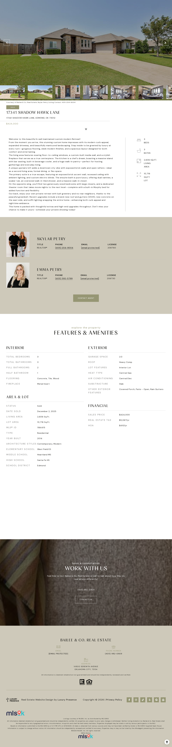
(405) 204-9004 (64, 247)
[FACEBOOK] (129, 699)
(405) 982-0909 (86, 589)
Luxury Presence (67, 699)
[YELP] (149, 699)
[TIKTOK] (142, 699)
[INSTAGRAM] (136, 699)
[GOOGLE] (156, 699)
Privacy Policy (114, 699)
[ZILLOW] (163, 699)
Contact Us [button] (86, 599)
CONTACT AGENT (86, 298)
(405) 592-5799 (64, 278)
